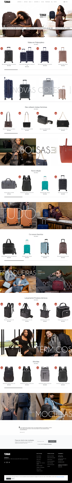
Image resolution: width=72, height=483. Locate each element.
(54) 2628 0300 (60, 456)
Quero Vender (39, 457)
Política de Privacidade (48, 444)
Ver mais (36, 44)
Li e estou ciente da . (45, 444)
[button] (20, 2)
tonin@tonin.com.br (61, 461)
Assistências (38, 461)
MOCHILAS (26, 1)
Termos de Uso (49, 459)
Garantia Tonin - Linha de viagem (41, 463)
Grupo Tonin (39, 459)
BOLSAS (42, 1)
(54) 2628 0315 (60, 459)
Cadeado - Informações (40, 467)
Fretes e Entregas (50, 462)
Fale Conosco (39, 469)
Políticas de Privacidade (51, 457)
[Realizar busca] (52, 2)
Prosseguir (8, 478)
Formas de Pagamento (51, 461)
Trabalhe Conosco (40, 470)
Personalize (47, 1)
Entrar (55, 1)
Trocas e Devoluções (50, 464)
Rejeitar (13, 478)
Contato (48, 466)
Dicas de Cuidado (39, 465)
